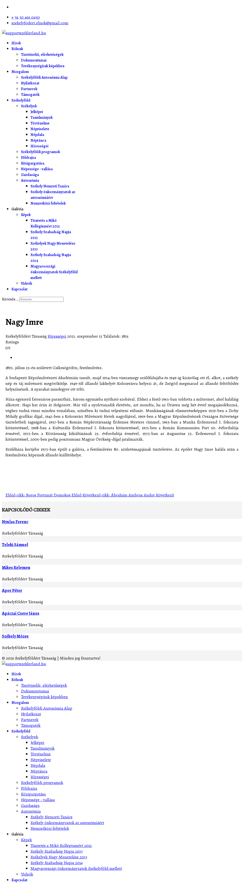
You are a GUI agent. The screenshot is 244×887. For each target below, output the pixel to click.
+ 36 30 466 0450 (25, 17)
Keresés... (11, 299)
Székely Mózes (15, 636)
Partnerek (29, 89)
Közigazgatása (32, 163)
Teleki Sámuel (15, 544)
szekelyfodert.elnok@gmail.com (39, 23)
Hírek (16, 43)
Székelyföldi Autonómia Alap (44, 77)
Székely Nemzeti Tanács (49, 186)
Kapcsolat (19, 289)
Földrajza (28, 157)
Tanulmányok (41, 117)
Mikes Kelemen (16, 567)
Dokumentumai (33, 60)
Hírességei (39, 146)
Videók (26, 283)
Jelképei (36, 111)
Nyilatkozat (30, 83)
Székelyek (29, 106)
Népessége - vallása (37, 169)
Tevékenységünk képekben (42, 66)
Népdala (37, 134)
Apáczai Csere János (20, 613)
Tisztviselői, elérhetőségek (42, 54)
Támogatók (30, 94)
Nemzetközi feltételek (48, 203)
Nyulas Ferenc (15, 522)
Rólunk (17, 49)
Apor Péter (12, 590)
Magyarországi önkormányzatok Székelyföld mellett (54, 272)
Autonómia (30, 180)
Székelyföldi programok (40, 152)
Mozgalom (20, 71)
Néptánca (38, 140)
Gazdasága (30, 174)
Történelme (40, 123)
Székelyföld (20, 100)
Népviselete (39, 129)
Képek (26, 214)
